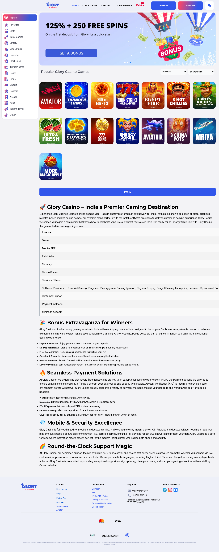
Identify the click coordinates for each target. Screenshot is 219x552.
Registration (61, 489)
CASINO (74, 5)
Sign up (190, 5)
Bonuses (60, 502)
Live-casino (89, 5)
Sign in (163, 5)
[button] (125, 62)
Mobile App (61, 498)
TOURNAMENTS (123, 5)
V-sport (105, 5)
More (127, 192)
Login (58, 493)
